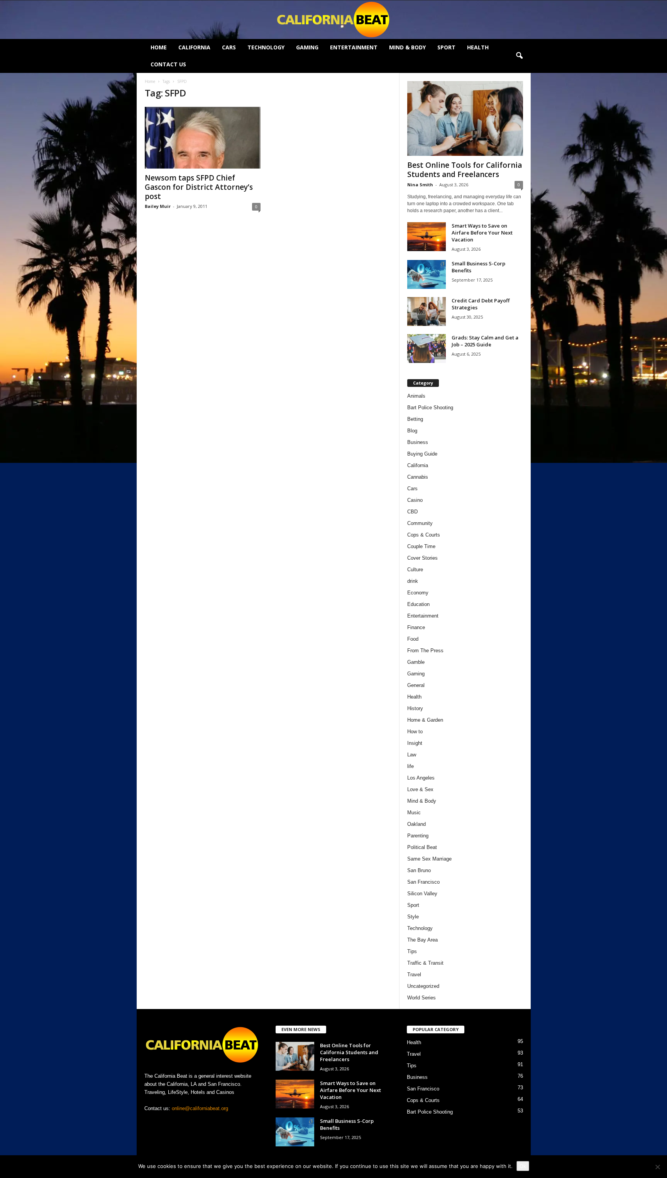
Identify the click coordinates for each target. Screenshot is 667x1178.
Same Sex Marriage (429, 859)
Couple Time (421, 546)
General (416, 685)
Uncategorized (423, 986)
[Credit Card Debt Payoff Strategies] (426, 311)
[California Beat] (333, 19)
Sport (446, 47)
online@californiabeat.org (200, 1108)
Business (417, 442)
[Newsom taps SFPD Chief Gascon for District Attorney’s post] (203, 138)
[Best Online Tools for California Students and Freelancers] (465, 118)
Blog (412, 431)
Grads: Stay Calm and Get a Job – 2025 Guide (485, 341)
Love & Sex (420, 789)
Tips (412, 951)
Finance (416, 627)
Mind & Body (407, 47)
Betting (415, 419)
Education (418, 604)
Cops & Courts (423, 535)
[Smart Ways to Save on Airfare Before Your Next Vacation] (426, 236)
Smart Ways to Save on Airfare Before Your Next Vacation (482, 232)
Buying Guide (422, 454)
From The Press (425, 650)
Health (478, 47)
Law (411, 755)
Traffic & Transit (425, 963)
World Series (421, 998)
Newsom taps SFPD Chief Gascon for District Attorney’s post (199, 187)
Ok (523, 1166)
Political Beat (422, 847)
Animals (416, 396)
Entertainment (354, 47)
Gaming (307, 47)
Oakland (416, 824)
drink (412, 581)
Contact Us (168, 64)
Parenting (417, 836)
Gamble (416, 662)
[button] (519, 55)
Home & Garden (425, 720)
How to (415, 731)
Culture (415, 569)
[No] (657, 1167)
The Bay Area (422, 940)
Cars (229, 47)
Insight (414, 743)
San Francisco (423, 882)
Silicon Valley (422, 893)
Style (413, 917)
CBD (412, 512)
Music (414, 812)
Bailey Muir (158, 206)
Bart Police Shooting (430, 407)
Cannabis (417, 477)
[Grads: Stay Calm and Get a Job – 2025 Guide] (426, 348)
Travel (414, 974)
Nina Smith (420, 184)
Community (420, 523)
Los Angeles (421, 778)
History (415, 708)
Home (159, 47)
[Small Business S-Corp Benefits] (426, 274)
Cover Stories (422, 558)
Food (412, 639)
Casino (415, 500)
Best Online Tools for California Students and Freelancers (464, 169)
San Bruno (419, 870)
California (194, 47)
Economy (417, 593)
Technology (265, 47)
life (410, 766)
